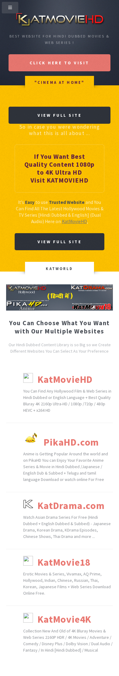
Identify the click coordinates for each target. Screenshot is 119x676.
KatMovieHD (74, 221)
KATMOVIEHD (68, 180)
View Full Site (59, 115)
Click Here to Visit (59, 63)
